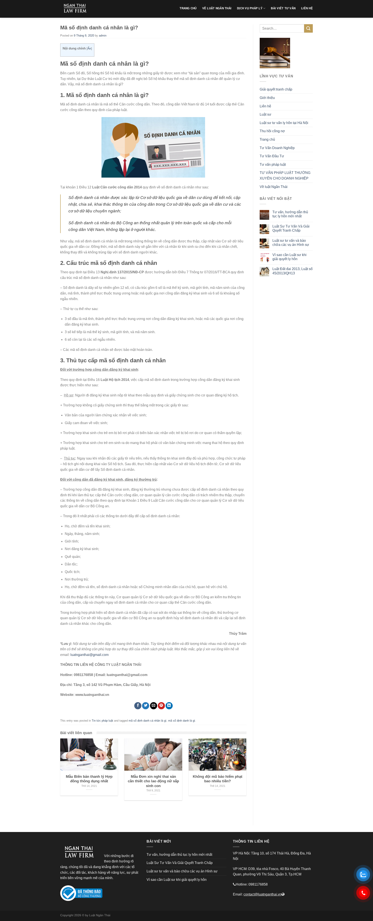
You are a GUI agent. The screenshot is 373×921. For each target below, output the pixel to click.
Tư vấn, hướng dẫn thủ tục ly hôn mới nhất (290, 214)
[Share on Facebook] (137, 705)
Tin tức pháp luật (102, 720)
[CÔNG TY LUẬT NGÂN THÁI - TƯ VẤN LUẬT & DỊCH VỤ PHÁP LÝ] (76, 9)
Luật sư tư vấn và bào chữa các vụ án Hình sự (290, 243)
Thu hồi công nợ (272, 131)
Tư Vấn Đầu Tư (272, 156)
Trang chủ (267, 139)
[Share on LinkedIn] (169, 705)
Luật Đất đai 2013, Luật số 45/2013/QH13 (292, 271)
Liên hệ (265, 106)
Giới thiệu (267, 98)
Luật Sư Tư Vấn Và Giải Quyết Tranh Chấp (291, 228)
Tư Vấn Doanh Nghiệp (277, 148)
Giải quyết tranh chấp (276, 89)
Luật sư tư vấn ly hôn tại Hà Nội (284, 123)
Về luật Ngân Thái (274, 187)
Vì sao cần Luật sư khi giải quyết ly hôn (289, 257)
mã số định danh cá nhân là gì (147, 720)
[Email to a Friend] (153, 705)
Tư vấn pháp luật (273, 164)
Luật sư (265, 114)
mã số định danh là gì (181, 720)
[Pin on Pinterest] (161, 705)
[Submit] (308, 28)
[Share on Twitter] (145, 705)
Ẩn (89, 48)
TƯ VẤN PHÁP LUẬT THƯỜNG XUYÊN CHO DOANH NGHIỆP (285, 175)
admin (102, 35)
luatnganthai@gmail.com (89, 655)
